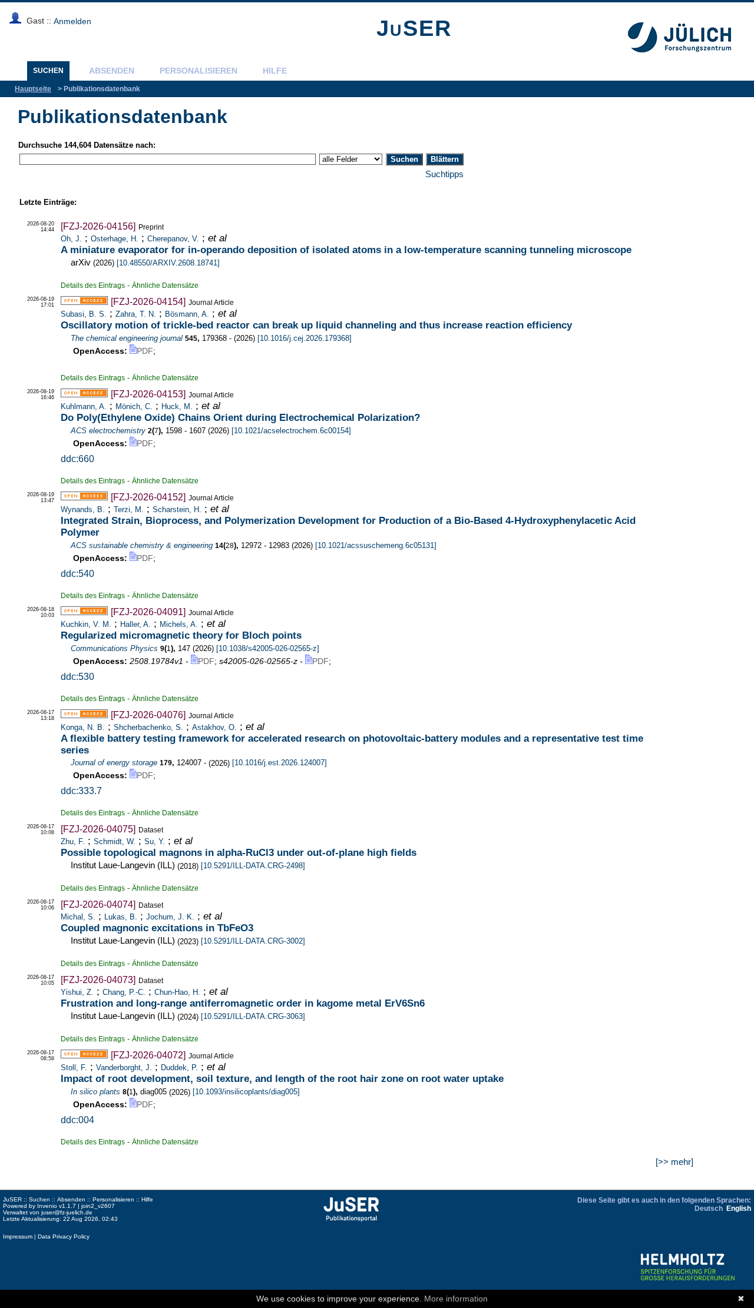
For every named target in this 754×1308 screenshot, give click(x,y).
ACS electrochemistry (108, 430)
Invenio (47, 1206)
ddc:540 (77, 574)
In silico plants (95, 1091)
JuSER (414, 28)
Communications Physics (114, 648)
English (738, 1208)
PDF (145, 351)
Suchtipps (444, 174)
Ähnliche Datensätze (165, 285)
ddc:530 (77, 677)
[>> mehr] (674, 1162)
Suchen (48, 71)
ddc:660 (77, 459)
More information (456, 1298)
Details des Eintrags (93, 285)
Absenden (111, 70)
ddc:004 (77, 1120)
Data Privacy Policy (64, 1236)
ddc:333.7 (81, 791)
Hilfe (275, 70)
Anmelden (72, 21)
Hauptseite (33, 89)
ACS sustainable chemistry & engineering (142, 545)
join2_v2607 (98, 1206)
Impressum (17, 1236)
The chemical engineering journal (127, 338)
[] (168, 262)
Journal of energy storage (114, 762)
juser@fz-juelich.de (66, 1212)
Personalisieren (198, 70)
